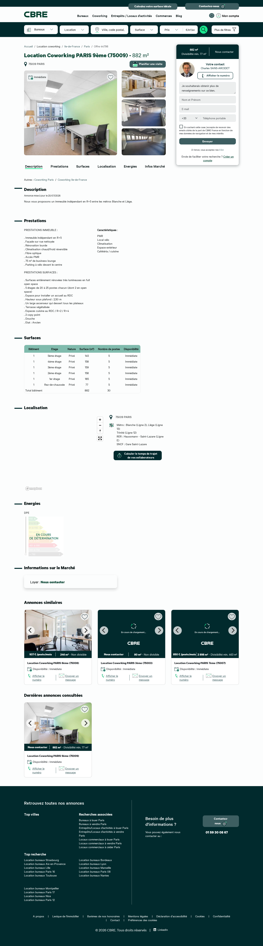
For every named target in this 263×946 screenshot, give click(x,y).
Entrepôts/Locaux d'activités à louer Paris (103, 828)
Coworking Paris (44, 179)
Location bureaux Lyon (92, 864)
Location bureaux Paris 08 (95, 871)
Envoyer (207, 141)
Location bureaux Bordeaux (95, 860)
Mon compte (230, 15)
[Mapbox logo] (33, 488)
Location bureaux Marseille (95, 868)
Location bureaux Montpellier (41, 888)
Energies (130, 166)
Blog (179, 15)
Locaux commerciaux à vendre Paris (100, 843)
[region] (64, 453)
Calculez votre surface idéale (152, 6)
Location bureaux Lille (37, 868)
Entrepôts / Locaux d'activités (131, 15)
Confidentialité (221, 916)
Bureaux (82, 15)
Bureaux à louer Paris (91, 820)
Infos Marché (155, 166)
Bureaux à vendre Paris (92, 824)
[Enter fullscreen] (100, 438)
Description (34, 166)
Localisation (107, 166)
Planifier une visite (150, 64)
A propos (38, 916)
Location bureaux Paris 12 (39, 900)
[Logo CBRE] (48, 14)
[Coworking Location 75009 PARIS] (70, 113)
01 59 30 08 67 (217, 832)
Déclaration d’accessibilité (171, 916)
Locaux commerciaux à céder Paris (99, 847)
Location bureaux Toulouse (40, 875)
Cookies (200, 916)
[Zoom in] (100, 419)
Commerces (164, 15)
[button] (43, 29)
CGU (221, 149)
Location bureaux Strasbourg (41, 860)
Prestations (59, 166)
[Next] (85, 630)
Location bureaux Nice (37, 896)
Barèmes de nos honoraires (103, 916)
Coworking (99, 15)
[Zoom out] (100, 425)
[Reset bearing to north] (100, 431)
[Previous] (30, 630)
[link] (40, 678)
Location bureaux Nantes (94, 875)
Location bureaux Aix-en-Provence (44, 864)
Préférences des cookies (142, 920)
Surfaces (83, 166)
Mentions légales (138, 916)
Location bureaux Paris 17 (39, 892)
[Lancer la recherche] (204, 29)
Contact (115, 920)
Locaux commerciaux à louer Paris (99, 839)
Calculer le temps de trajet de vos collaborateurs (140, 455)
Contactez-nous (209, 6)
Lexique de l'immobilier (65, 916)
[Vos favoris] (211, 15)
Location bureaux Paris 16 (39, 871)
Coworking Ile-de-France (72, 179)
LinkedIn (163, 930)
